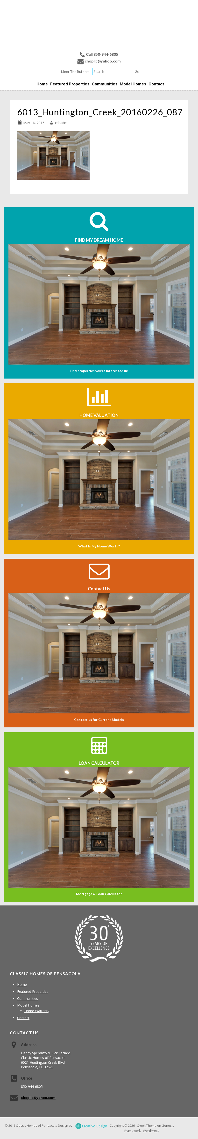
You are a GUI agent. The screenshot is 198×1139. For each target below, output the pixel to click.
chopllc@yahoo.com (103, 61)
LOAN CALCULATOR (99, 763)
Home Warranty (36, 1010)
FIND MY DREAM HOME (99, 240)
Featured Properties (32, 991)
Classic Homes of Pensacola (99, 24)
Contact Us (99, 588)
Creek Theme (146, 1125)
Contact (23, 1017)
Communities (27, 998)
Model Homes (28, 1005)
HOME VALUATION (99, 415)
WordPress (151, 1130)
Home (22, 984)
